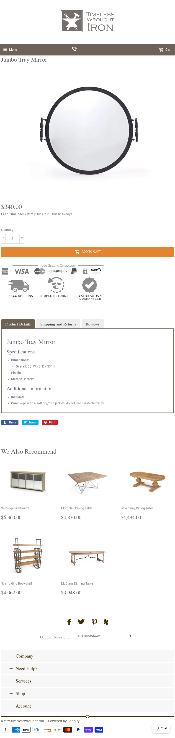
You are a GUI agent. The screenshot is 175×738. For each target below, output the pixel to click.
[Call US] (87, 49)
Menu (13, 49)
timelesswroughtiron (27, 720)
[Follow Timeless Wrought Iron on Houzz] (105, 622)
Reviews (93, 324)
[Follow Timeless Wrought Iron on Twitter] (81, 622)
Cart (168, 49)
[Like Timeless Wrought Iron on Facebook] (69, 622)
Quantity (7, 230)
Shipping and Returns (58, 324)
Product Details (18, 324)
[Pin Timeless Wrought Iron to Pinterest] (94, 622)
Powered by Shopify (64, 720)
